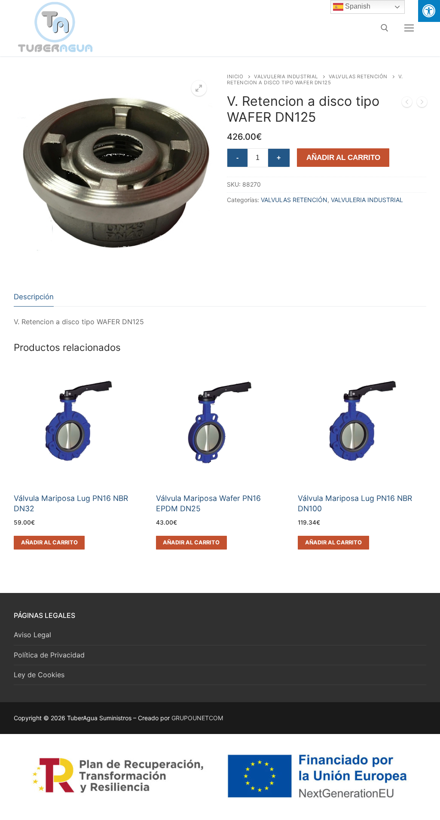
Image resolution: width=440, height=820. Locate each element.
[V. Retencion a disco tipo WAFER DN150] (422, 104)
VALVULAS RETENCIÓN (358, 77)
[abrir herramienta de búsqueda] (384, 28)
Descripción (34, 296)
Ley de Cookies (39, 674)
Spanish (356, 6)
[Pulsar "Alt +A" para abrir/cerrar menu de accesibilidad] (429, 11)
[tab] (34, 297)
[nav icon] (409, 28)
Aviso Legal (32, 634)
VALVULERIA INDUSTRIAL (286, 77)
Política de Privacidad (49, 655)
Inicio (235, 77)
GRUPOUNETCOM (197, 718)
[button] (199, 88)
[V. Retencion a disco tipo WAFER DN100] (407, 104)
